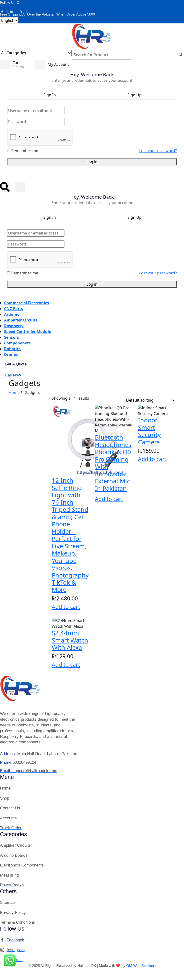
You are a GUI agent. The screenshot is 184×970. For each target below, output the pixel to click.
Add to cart (66, 606)
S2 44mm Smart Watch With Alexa (70, 640)
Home (14, 392)
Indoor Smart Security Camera (149, 431)
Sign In (49, 95)
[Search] (180, 54)
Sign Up (134, 95)
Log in (92, 161)
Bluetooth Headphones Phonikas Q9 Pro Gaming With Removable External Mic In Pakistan (113, 462)
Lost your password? (158, 150)
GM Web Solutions (141, 966)
